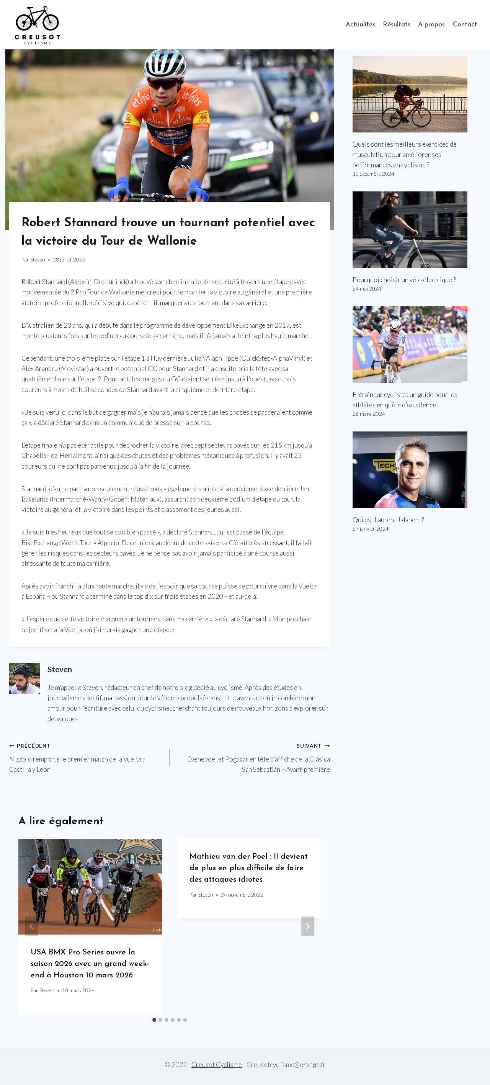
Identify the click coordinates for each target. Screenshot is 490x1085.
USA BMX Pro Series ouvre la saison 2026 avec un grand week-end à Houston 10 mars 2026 (90, 964)
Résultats (396, 24)
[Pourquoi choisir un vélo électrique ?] (417, 229)
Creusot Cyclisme (216, 1064)
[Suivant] (307, 926)
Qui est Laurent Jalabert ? (388, 520)
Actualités (360, 24)
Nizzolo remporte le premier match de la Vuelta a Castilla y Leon (77, 758)
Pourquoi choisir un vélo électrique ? (404, 280)
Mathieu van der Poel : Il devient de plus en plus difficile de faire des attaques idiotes (248, 868)
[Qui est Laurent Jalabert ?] (417, 469)
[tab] (154, 1020)
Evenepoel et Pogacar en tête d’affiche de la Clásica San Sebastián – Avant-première (258, 758)
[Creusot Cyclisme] (38, 24)
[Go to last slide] (31, 926)
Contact (465, 24)
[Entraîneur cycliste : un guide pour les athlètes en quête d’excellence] (417, 344)
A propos (431, 24)
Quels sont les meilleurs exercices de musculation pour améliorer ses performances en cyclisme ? (405, 154)
